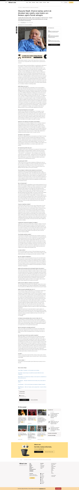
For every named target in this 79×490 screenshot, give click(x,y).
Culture (20, 7)
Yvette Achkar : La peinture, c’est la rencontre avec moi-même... (29, 370)
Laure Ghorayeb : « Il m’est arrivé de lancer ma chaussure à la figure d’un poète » (32, 384)
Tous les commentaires (34, 399)
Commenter (24, 399)
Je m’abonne (39, 451)
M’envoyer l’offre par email (49, 451)
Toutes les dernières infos (54, 44)
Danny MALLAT (23, 22)
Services (30, 468)
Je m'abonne (58, 488)
